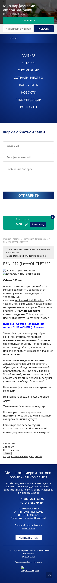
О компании (28, 70)
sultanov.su (37, 562)
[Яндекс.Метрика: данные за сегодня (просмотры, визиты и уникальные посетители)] (30, 569)
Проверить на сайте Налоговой (28, 518)
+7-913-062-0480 (31, 503)
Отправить (28, 195)
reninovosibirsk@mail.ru (29, 300)
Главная (28, 55)
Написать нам (28, 537)
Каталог (28, 63)
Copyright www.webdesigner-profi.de (22, 456)
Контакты (28, 107)
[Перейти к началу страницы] (49, 575)
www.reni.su (28, 528)
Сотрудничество (28, 77)
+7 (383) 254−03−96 (31, 499)
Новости (28, 92)
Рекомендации (28, 100)
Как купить (28, 85)
